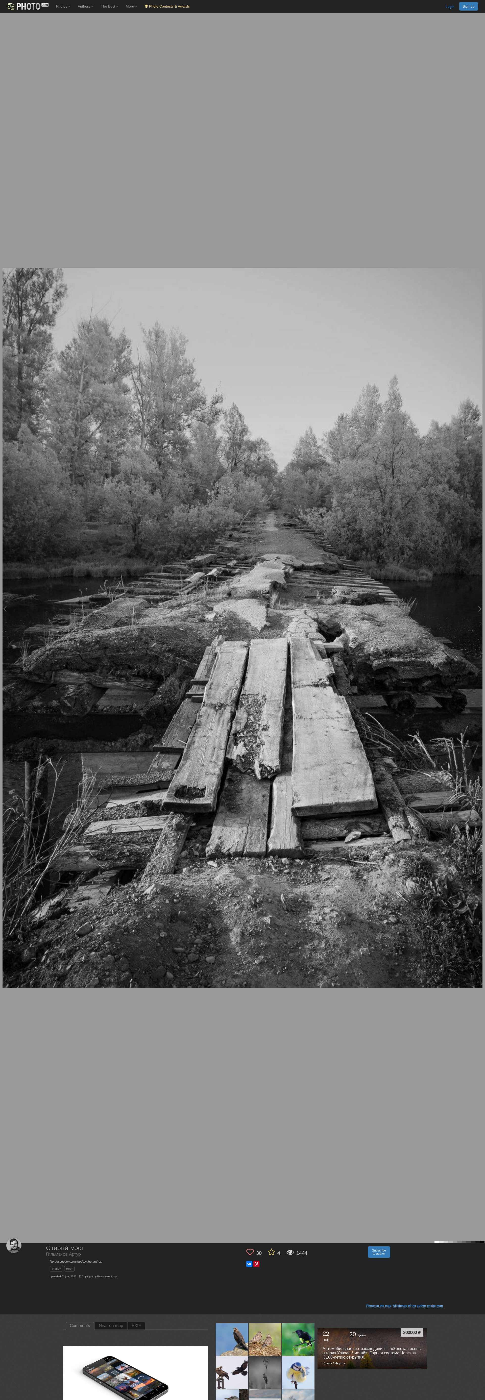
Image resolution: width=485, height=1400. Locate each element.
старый (56, 1268)
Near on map (111, 1325)
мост (69, 1268)
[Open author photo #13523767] (232, 1372)
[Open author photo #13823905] (265, 1339)
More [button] (130, 6)
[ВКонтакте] (249, 1264)
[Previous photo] (5, 608)
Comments (80, 1325)
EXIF (136, 1325)
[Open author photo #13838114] (232, 1339)
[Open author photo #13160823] (265, 1372)
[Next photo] (480, 608)
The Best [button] (108, 6)
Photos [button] (62, 6)
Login (450, 6)
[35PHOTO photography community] (27, 6)
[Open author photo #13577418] (298, 1339)
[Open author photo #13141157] (298, 1372)
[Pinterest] (256, 1264)
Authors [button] (84, 6)
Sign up (469, 6)
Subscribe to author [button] (379, 1252)
